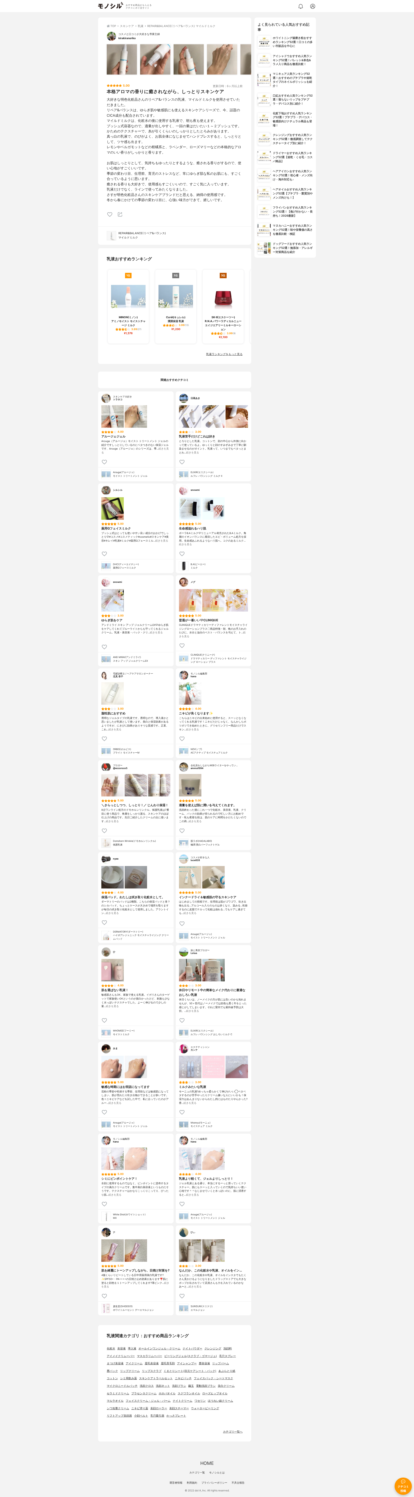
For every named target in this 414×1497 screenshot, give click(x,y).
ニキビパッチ (183, 1378)
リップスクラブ (152, 1371)
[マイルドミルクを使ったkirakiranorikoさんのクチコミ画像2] (155, 59)
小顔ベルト (141, 1415)
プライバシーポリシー (214, 1482)
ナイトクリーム (182, 1400)
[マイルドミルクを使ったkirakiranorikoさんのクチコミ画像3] (189, 59)
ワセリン (200, 1400)
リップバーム (220, 1363)
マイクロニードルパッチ (122, 1385)
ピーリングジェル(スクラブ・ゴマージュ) (190, 1356)
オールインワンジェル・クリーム (159, 1348)
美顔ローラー (158, 1408)
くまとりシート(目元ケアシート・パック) (190, 1371)
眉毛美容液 (152, 1363)
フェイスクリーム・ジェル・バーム (148, 1400)
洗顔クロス (147, 1385)
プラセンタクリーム (144, 1393)
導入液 (132, 1348)
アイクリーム (134, 1363)
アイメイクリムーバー (121, 1356)
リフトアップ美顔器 (119, 1415)
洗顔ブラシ (179, 1385)
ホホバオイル (167, 1393)
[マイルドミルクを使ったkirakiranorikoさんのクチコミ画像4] (222, 59)
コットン (112, 1378)
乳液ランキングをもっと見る (224, 354)
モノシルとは (217, 1472)
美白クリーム (226, 1385)
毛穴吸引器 (157, 1415)
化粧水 (111, 1348)
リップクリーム (130, 1371)
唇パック (112, 1371)
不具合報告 (238, 1482)
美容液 (121, 1348)
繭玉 (191, 1385)
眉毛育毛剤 (168, 1363)
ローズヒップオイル (214, 1393)
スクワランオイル (189, 1393)
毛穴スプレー (227, 1356)
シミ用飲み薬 (128, 1378)
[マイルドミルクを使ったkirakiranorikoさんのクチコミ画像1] (122, 59)
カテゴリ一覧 (197, 1472)
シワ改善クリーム (118, 1408)
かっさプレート (176, 1415)
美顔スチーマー (179, 1408)
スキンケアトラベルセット (156, 1378)
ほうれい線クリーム (220, 1400)
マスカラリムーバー (149, 1356)
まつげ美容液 (115, 1363)
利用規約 (192, 1482)
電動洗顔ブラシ (206, 1385)
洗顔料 (227, 1348)
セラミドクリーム (118, 1393)
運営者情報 (175, 1482)
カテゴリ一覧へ (233, 1431)
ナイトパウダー (192, 1348)
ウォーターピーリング (205, 1408)
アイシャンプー (187, 1363)
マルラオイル (115, 1400)
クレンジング (212, 1348)
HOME (207, 1463)
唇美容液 (204, 1363)
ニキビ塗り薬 (139, 1408)
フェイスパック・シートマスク (213, 1378)
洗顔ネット (163, 1385)
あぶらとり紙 (226, 1371)
